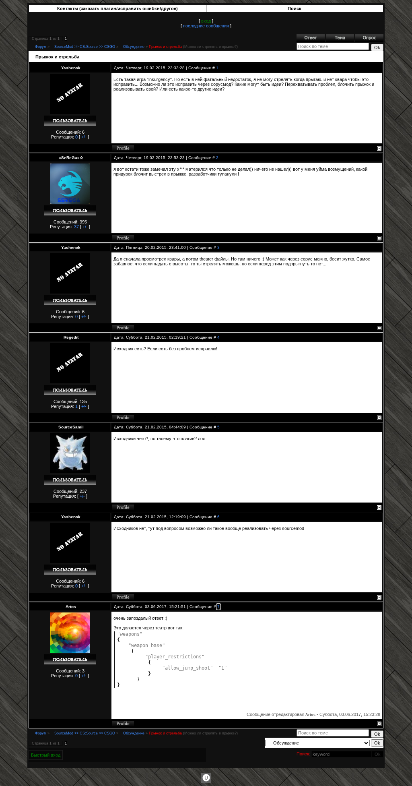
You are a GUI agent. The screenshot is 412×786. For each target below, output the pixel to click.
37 (76, 226)
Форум (40, 47)
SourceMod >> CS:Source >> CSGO (84, 47)
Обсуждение (133, 47)
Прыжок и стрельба (165, 47)
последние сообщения (206, 25)
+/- (84, 136)
